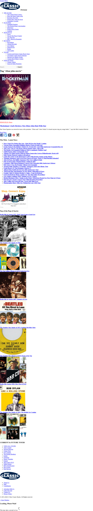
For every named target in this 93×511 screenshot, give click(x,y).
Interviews (10, 27)
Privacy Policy (8, 494)
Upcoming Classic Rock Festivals (17, 55)
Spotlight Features (12, 24)
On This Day (11, 37)
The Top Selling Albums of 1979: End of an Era (14, 271)
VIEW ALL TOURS (10, 446)
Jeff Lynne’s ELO (9, 462)
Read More (3, 132)
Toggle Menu (4, 1)
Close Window (4, 500)
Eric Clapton (7, 452)
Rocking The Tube (12, 18)
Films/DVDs (11, 47)
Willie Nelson (7, 464)
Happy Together (8, 459)
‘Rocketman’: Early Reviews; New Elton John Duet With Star (23, 126)
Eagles (5, 456)
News (9, 34)
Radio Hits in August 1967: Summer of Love (13, 299)
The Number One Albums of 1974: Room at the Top (16, 356)
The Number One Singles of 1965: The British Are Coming (18, 412)
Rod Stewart (7, 469)
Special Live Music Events (15, 57)
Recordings (10, 42)
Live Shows (10, 45)
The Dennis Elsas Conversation (16, 26)
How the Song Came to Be (15, 16)
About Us (6, 482)
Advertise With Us (9, 489)
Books (9, 49)
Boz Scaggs (7, 467)
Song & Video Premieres (14, 64)
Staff (5, 484)
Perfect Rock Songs (13, 29)
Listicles (9, 31)
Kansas (6, 461)
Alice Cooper (7, 447)
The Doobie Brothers (10, 454)
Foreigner (6, 457)
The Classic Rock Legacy (14, 14)
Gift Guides (10, 50)
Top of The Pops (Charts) (14, 36)
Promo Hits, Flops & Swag (15, 19)
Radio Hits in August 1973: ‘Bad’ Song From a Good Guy (17, 214)
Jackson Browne (8, 449)
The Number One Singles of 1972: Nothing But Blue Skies (18, 327)
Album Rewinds (12, 44)
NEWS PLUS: (4, 122)
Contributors (7, 486)
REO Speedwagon (9, 466)
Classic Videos (11, 62)
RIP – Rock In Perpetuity (14, 39)
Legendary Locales (12, 21)
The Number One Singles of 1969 (10, 243)
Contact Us (7, 492)
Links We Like (8, 490)
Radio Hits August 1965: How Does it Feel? (13, 384)
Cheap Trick (7, 451)
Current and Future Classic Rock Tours (18, 54)
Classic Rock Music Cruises (15, 59)
